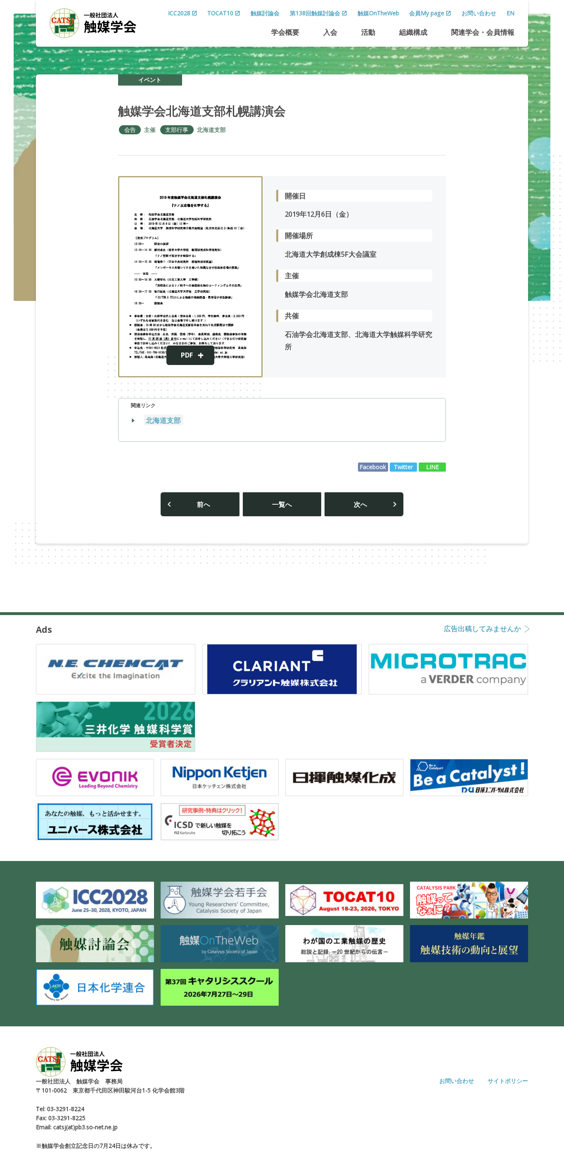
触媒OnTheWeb (378, 13)
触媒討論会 (265, 13)
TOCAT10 (220, 13)
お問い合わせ (479, 13)
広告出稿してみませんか (482, 629)
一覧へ (282, 504)
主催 (150, 130)
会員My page (426, 13)
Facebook (373, 467)
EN (510, 13)
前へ (203, 504)
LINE (432, 467)
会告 (130, 130)
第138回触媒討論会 (315, 13)
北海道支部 (211, 130)
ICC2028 (179, 13)
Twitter (403, 467)
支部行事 (176, 130)
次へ (360, 504)
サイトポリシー (508, 1081)
